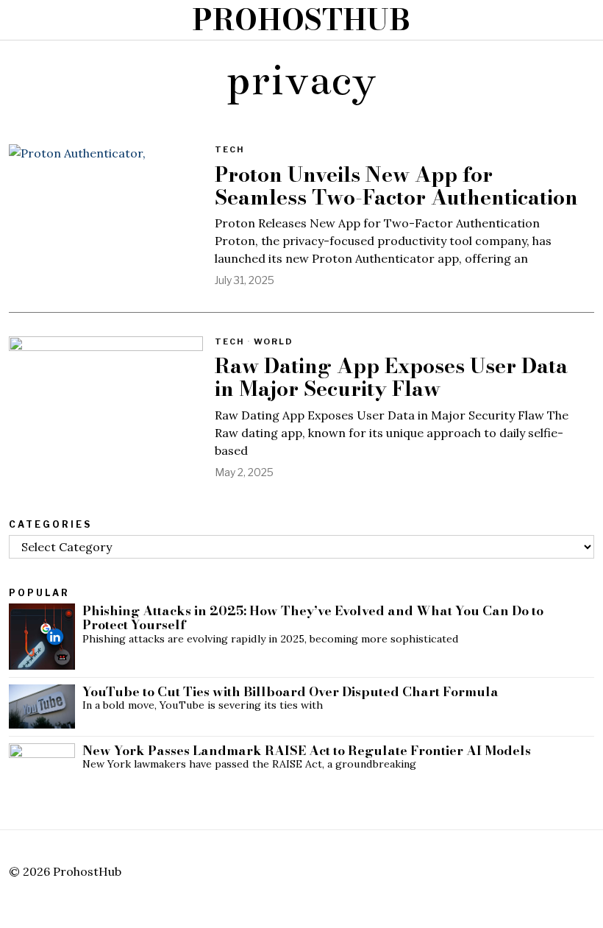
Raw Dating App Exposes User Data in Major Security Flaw (391, 377)
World (273, 341)
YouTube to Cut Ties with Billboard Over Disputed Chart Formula (290, 691)
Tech (229, 149)
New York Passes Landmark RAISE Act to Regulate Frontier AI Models (306, 750)
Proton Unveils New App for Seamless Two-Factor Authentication (396, 186)
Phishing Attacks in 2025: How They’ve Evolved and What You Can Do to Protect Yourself (312, 617)
